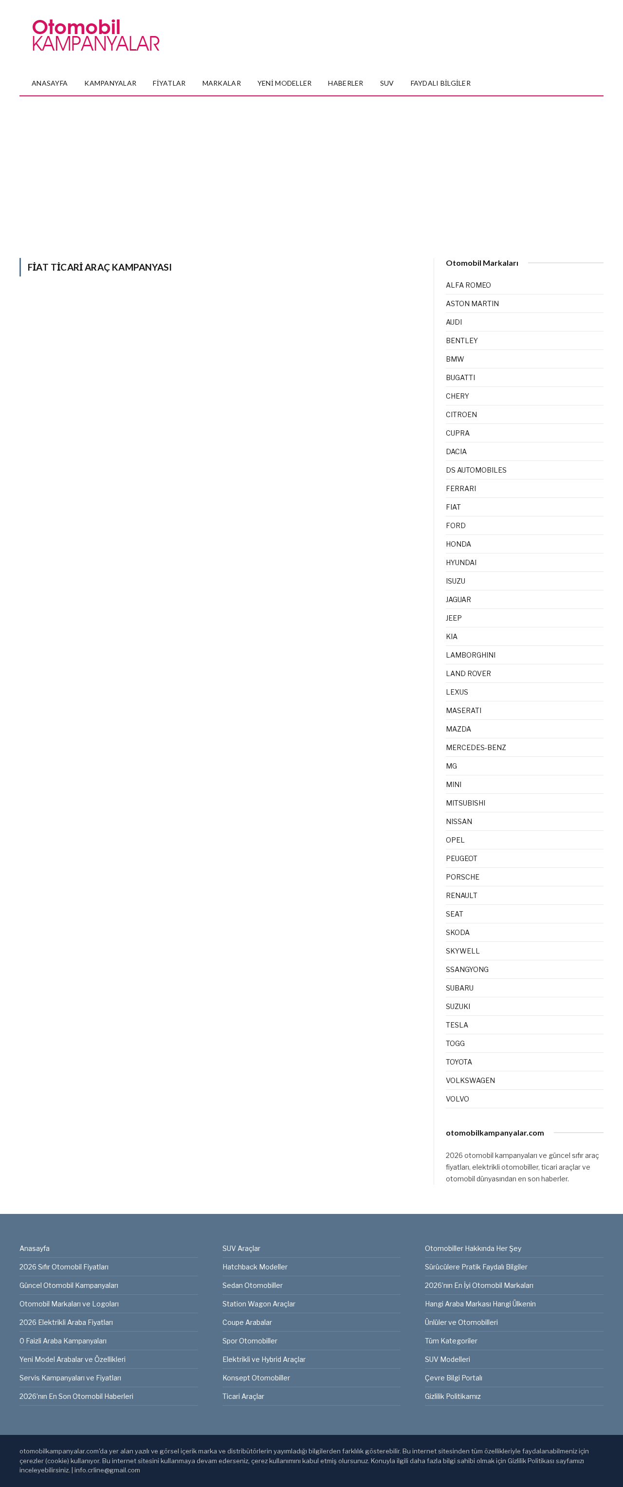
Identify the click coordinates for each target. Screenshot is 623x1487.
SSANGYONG (467, 969)
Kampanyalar (110, 83)
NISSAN (459, 821)
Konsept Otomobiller (256, 1378)
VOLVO (457, 1099)
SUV (387, 83)
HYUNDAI (461, 562)
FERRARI (461, 488)
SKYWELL (463, 951)
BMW (455, 359)
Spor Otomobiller (249, 1341)
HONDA (458, 544)
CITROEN (461, 414)
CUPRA (458, 433)
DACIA (456, 451)
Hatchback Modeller (255, 1267)
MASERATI (463, 710)
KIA (452, 636)
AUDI (454, 322)
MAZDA (458, 729)
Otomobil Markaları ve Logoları (69, 1304)
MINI (453, 784)
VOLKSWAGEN (470, 1080)
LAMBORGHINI (470, 655)
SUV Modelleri (447, 1359)
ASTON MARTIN (472, 303)
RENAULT (461, 895)
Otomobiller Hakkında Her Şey (473, 1248)
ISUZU (455, 581)
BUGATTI (460, 377)
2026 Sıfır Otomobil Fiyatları (64, 1267)
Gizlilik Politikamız (453, 1396)
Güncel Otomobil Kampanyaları (68, 1285)
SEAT (454, 914)
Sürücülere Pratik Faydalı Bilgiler (476, 1267)
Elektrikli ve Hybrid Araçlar (264, 1359)
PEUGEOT (461, 858)
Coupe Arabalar (247, 1322)
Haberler (345, 83)
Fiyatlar (169, 83)
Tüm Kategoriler (451, 1341)
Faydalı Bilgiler (441, 83)
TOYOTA (459, 1062)
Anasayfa (50, 83)
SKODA (458, 932)
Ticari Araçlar (243, 1396)
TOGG (455, 1043)
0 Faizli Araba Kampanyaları (63, 1341)
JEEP (454, 618)
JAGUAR (458, 599)
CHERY (457, 396)
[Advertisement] (311, 169)
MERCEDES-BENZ (476, 747)
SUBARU (460, 988)
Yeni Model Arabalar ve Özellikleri (72, 1359)
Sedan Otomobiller (252, 1285)
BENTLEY (462, 340)
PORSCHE (462, 877)
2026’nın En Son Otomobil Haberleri (76, 1396)
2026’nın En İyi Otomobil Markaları (479, 1285)
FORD (456, 525)
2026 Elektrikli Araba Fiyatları (66, 1322)
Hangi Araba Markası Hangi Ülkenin (480, 1304)
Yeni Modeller (284, 83)
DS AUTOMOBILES (476, 470)
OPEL (455, 840)
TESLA (457, 1025)
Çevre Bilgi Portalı (453, 1378)
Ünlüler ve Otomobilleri (461, 1322)
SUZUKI (458, 1006)
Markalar (221, 83)
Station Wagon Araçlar (258, 1304)
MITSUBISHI (465, 803)
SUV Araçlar (241, 1248)
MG (451, 766)
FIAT (453, 507)
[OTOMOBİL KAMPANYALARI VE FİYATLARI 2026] (96, 35)
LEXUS (457, 692)
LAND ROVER (468, 673)
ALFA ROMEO (468, 285)
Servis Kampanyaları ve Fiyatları (70, 1378)
